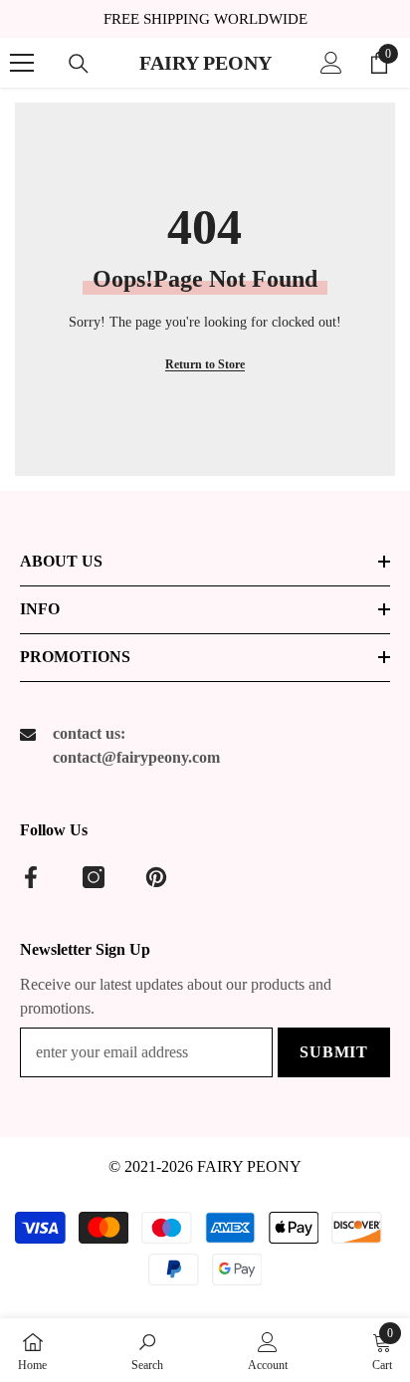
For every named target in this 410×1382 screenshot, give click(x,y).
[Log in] (331, 63)
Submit (334, 1051)
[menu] (22, 63)
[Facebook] (31, 877)
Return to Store (205, 364)
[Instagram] (93, 877)
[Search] (79, 64)
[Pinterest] (156, 877)
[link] (147, 1350)
